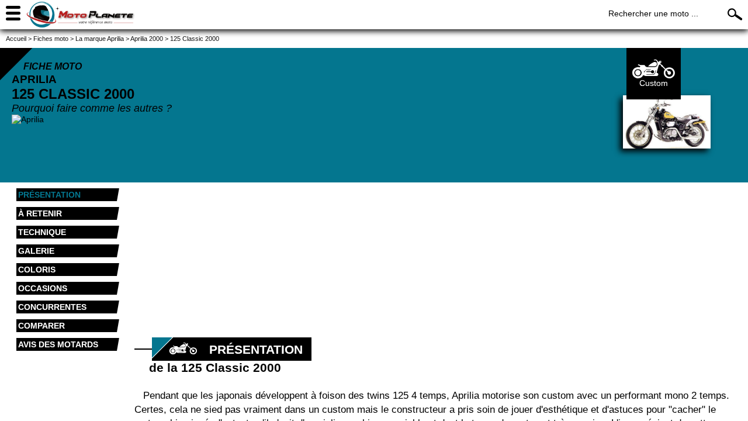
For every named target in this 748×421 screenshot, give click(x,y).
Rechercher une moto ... (653, 13)
